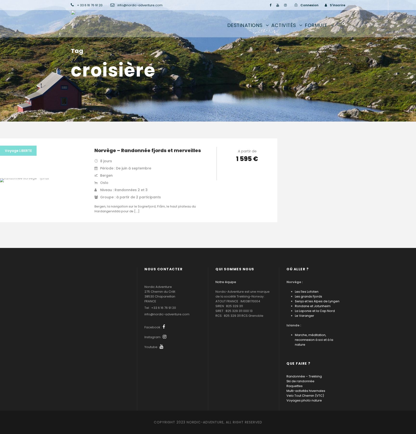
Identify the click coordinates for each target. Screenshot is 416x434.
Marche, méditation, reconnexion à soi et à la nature (314, 340)
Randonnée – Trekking (304, 376)
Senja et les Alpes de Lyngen (317, 301)
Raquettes (294, 386)
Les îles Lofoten (306, 291)
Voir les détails (247, 172)
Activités (283, 25)
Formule (316, 25)
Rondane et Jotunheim (313, 306)
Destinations (245, 25)
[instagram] (285, 5)
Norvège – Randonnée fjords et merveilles (147, 150)
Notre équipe (225, 282)
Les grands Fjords (308, 296)
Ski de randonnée (300, 381)
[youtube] (277, 5)
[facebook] (270, 5)
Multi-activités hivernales (305, 391)
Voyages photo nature (304, 400)
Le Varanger (304, 315)
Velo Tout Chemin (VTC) (305, 395)
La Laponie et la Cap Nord (315, 311)
